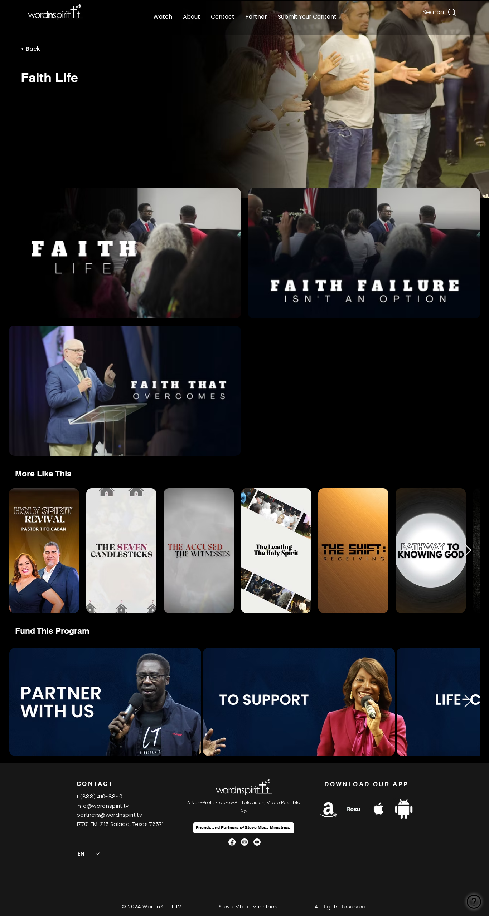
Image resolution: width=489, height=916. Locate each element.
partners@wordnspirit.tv (109, 814)
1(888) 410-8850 (99, 796)
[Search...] (433, 10)
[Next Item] (468, 551)
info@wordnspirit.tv (103, 805)
